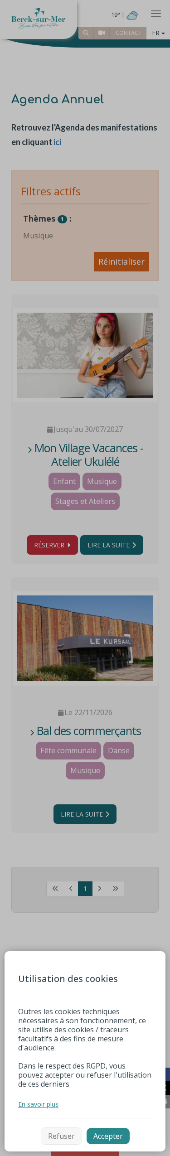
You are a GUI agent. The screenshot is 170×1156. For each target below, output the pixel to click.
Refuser (61, 1136)
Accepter (108, 1136)
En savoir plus (38, 1104)
